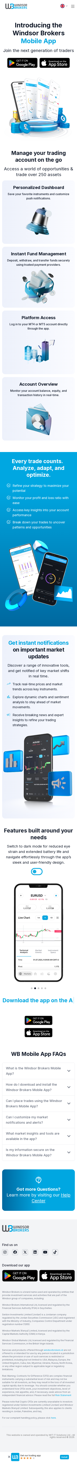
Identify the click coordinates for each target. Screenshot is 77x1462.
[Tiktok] (55, 1252)
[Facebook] (15, 1252)
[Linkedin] (35, 1252)
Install (64, 1457)
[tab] (34, 871)
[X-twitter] (25, 1252)
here (53, 1417)
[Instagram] (5, 1252)
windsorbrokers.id (53, 1350)
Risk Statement (63, 1395)
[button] (73, 6)
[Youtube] (45, 1252)
